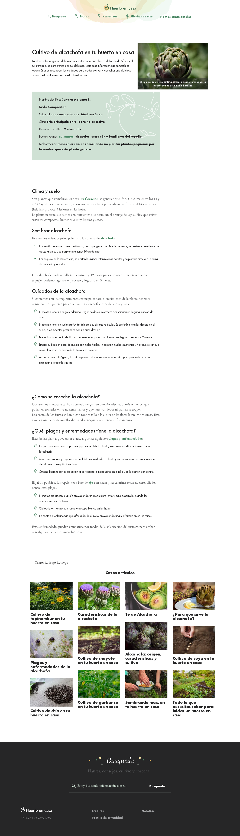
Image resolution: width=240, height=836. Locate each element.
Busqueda (59, 16)
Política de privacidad (107, 818)
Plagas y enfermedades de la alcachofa (50, 667)
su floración (90, 199)
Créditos (98, 811)
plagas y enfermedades (125, 438)
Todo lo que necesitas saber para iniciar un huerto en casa (193, 709)
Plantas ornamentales (175, 17)
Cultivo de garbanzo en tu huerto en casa (98, 704)
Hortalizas (109, 16)
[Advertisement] (117, 34)
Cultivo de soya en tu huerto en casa (193, 660)
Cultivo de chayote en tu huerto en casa (98, 660)
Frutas (84, 16)
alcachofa (107, 238)
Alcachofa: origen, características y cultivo (143, 658)
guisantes (66, 136)
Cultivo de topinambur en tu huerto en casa (47, 618)
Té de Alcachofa (141, 614)
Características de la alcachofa (97, 616)
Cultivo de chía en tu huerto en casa (50, 713)
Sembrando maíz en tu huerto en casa (145, 704)
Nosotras (148, 811)
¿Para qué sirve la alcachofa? (190, 616)
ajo (91, 482)
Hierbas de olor (142, 16)
